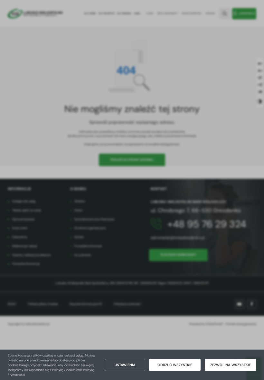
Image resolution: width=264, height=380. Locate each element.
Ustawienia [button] (125, 365)
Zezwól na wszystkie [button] (230, 365)
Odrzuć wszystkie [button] (174, 365)
